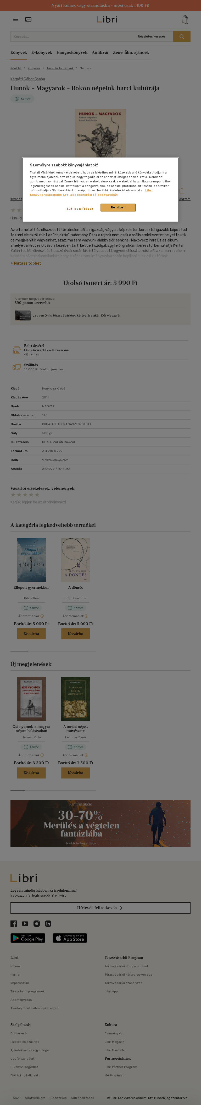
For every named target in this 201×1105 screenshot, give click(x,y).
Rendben (118, 207)
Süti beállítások (79, 209)
